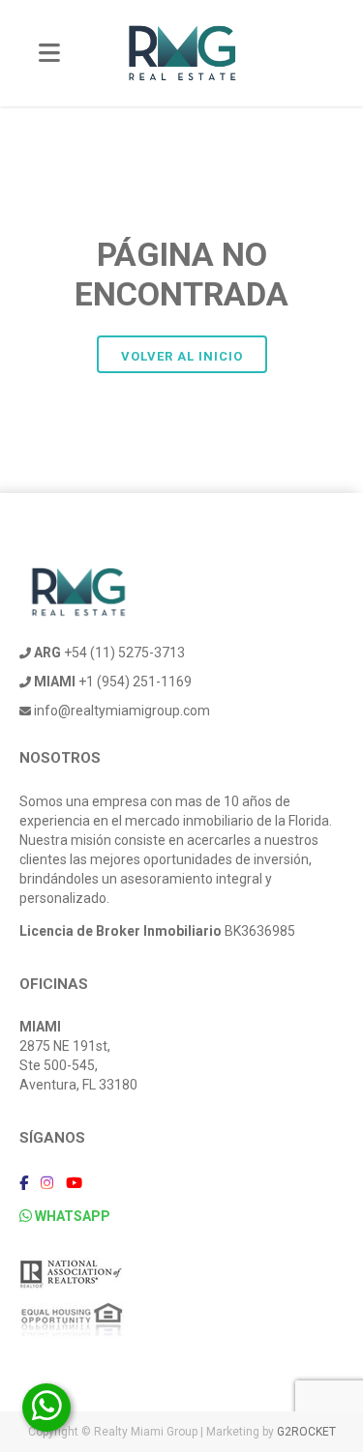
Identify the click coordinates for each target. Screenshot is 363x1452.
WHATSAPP (71, 1216)
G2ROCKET (306, 1431)
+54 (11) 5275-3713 (109, 652)
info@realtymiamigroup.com (120, 710)
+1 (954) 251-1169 (113, 681)
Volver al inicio (182, 356)
